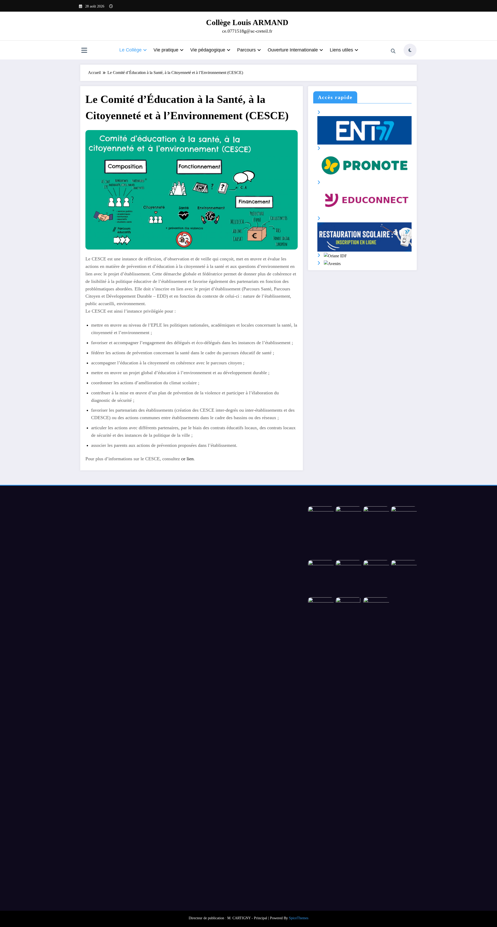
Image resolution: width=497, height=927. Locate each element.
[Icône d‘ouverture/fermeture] (84, 51)
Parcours (246, 49)
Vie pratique (166, 49)
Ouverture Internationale (293, 49)
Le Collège (130, 49)
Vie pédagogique (207, 49)
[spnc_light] (410, 50)
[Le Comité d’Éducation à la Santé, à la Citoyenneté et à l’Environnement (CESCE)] (191, 189)
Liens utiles (341, 49)
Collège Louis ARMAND (247, 22)
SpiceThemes (298, 918)
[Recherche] (393, 50)
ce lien (187, 458)
